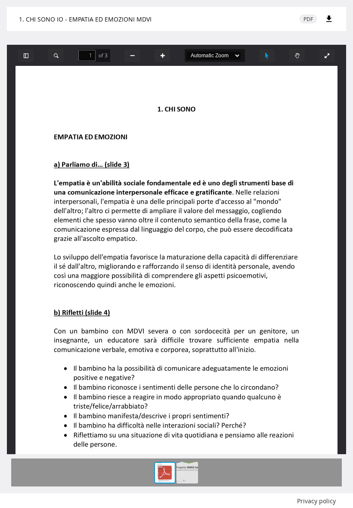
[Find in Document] (56, 55)
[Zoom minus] (132, 55)
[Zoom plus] (162, 55)
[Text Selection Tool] (267, 55)
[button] (26, 55)
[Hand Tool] (297, 55)
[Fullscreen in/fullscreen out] (327, 55)
